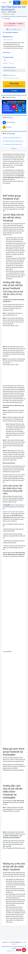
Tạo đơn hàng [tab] (6, 18)
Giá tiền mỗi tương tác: (9, 67)
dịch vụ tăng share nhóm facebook (14, 511)
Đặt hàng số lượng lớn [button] (12, 32)
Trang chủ (3, 12)
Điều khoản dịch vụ (18, 946)
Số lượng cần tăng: (8, 57)
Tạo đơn (14, 91)
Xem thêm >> (14, 148)
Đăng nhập (17, 2)
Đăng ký (24, 2)
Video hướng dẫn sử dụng (14, 29)
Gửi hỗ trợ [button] (9, 127)
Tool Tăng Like (16, 942)
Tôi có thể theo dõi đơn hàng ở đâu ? (12, 144)
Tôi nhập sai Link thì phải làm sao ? (12, 138)
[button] (4, 2)
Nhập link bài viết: (8, 36)
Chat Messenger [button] (10, 122)
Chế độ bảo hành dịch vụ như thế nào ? (13, 141)
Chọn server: (6, 52)
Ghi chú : (9, 75)
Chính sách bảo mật (7, 946)
